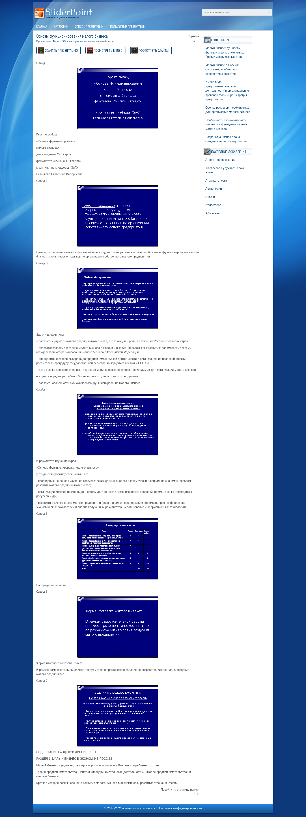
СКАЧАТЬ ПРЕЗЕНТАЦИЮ (61, 50)
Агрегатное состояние (220, 159)
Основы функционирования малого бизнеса (88, 41)
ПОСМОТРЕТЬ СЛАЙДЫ (153, 50)
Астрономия (213, 188)
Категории (61, 26)
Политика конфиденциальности (180, 808)
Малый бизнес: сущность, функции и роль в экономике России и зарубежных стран (224, 52)
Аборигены (212, 213)
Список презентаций (89, 26)
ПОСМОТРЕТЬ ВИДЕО (108, 50)
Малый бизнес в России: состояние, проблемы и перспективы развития (222, 69)
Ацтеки (210, 197)
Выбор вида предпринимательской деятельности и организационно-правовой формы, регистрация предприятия (227, 90)
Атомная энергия (216, 180)
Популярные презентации (128, 26)
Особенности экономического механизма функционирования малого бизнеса (226, 124)
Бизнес (57, 41)
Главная (41, 26)
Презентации (43, 41)
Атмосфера (213, 205)
